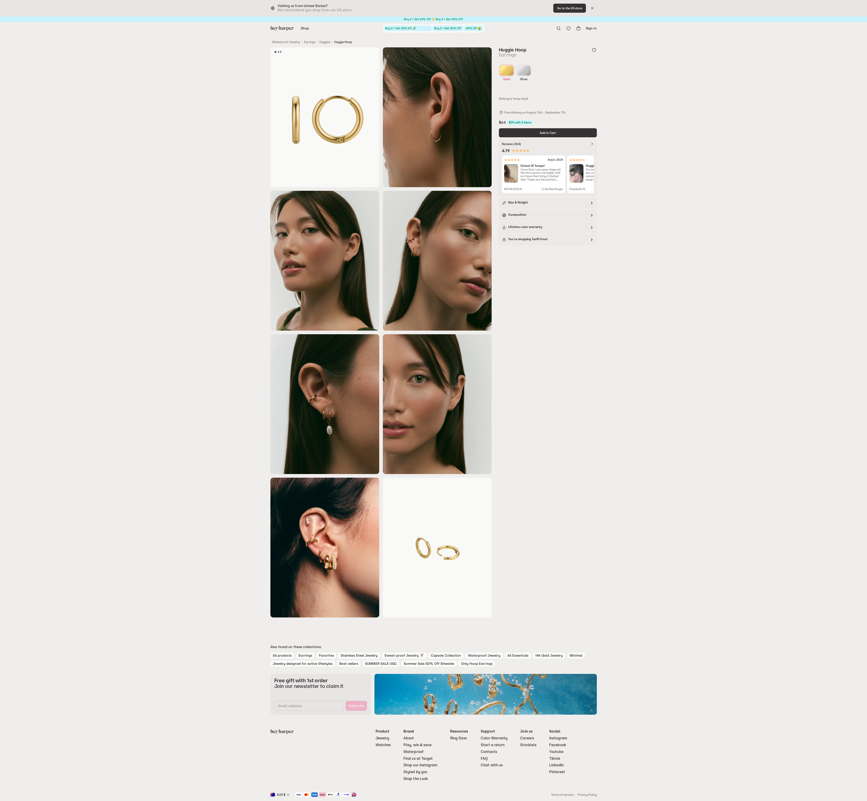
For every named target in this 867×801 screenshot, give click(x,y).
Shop (305, 28)
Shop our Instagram (420, 765)
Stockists (528, 745)
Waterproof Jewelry (286, 42)
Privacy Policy (587, 794)
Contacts (489, 752)
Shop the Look (415, 779)
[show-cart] (578, 28)
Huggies (324, 42)
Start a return (493, 745)
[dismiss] (592, 8)
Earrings (309, 42)
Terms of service (562, 794)
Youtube (556, 752)
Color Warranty (494, 738)
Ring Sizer (458, 738)
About (408, 738)
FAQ (484, 758)
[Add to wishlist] (594, 50)
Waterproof (413, 752)
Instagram (558, 738)
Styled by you (415, 772)
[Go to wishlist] (568, 28)
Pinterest (557, 772)
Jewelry (382, 738)
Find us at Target (418, 758)
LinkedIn (556, 765)
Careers (527, 738)
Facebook (557, 745)
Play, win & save (417, 745)
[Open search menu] (558, 28)
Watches (383, 745)
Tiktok (554, 758)
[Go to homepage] (282, 28)
